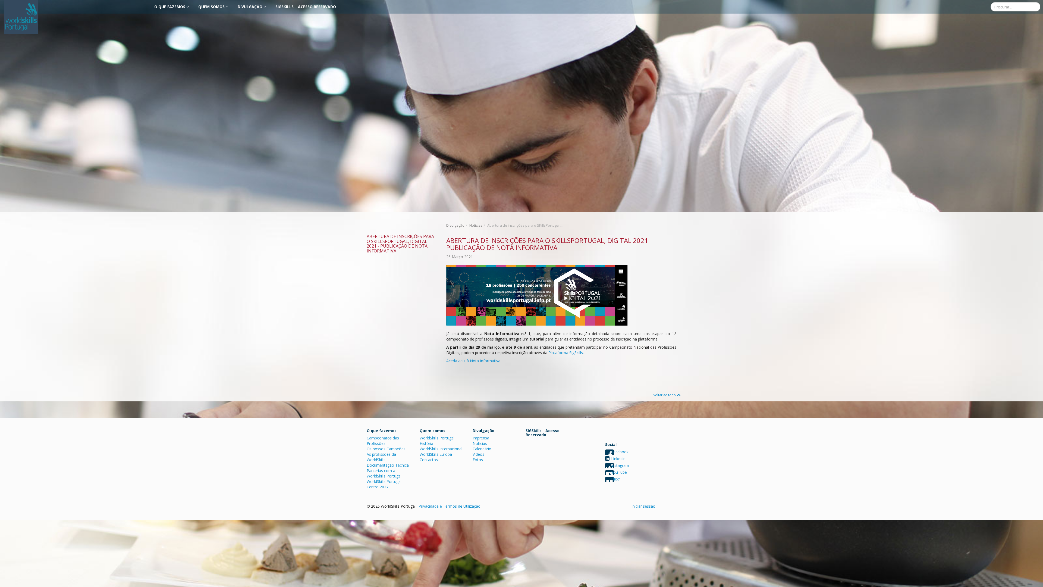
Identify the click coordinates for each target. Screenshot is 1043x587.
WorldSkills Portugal (437, 438)
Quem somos (212, 6)
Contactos (429, 459)
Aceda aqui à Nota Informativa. (473, 360)
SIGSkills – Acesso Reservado (305, 6)
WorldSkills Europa (436, 454)
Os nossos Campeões (386, 448)
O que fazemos (170, 6)
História (426, 443)
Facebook (620, 451)
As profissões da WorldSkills (381, 457)
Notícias (475, 225)
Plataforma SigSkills (565, 352)
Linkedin (618, 458)
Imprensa (481, 438)
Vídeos (478, 454)
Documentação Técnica (388, 465)
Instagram (620, 465)
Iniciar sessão (643, 506)
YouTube (619, 472)
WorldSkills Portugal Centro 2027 (384, 484)
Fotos (478, 459)
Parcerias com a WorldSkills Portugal (384, 473)
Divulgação (250, 6)
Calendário (482, 448)
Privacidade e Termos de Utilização (449, 506)
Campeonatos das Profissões (383, 440)
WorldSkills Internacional (441, 448)
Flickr (615, 479)
